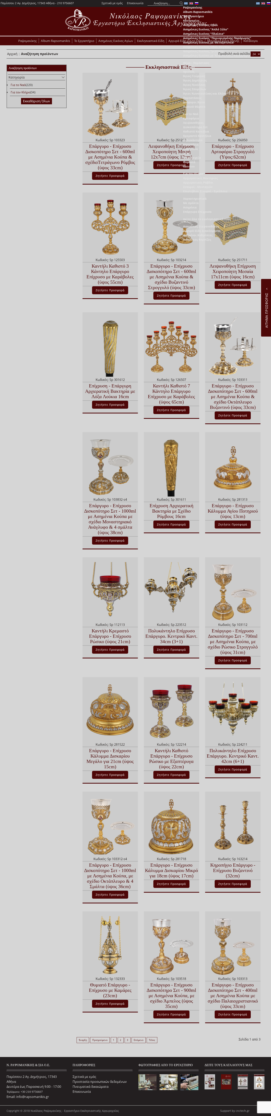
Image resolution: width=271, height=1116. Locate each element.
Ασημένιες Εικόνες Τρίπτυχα (203, 51)
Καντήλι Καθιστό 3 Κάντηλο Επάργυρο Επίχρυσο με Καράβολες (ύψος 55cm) (110, 274)
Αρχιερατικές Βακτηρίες (200, 178)
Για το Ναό (190, 114)
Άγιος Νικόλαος (194, 85)
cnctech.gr (243, 1111)
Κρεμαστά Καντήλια (197, 136)
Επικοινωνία (135, 3)
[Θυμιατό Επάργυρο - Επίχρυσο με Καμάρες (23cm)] (110, 945)
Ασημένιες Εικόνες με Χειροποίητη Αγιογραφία (216, 55)
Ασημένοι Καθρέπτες (198, 235)
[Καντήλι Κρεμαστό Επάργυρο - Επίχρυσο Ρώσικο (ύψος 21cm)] (110, 591)
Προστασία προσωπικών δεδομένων (100, 1081)
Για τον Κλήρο (193, 174)
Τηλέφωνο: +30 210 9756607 (25, 1091)
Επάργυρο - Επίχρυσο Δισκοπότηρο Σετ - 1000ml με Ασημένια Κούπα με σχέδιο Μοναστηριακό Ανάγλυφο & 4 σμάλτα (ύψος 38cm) (110, 519)
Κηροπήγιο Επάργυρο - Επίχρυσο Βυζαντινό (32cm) (232, 870)
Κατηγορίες (191, 20)
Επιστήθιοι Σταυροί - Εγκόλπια (205, 191)
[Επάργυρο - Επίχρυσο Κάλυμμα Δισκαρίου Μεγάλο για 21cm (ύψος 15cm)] (110, 711)
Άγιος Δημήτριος (195, 80)
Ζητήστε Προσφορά (110, 290)
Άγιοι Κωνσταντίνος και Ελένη (204, 93)
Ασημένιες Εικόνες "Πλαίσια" (204, 34)
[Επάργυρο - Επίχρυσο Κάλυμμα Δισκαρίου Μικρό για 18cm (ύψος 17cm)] (171, 826)
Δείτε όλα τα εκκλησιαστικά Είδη (207, 219)
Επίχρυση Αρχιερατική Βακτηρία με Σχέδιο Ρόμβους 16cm (171, 511)
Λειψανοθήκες (193, 123)
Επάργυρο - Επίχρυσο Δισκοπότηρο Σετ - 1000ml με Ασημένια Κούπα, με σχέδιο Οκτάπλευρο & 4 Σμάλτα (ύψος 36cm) (110, 875)
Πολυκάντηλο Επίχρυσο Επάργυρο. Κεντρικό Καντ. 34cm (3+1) (171, 636)
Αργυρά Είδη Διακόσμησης (201, 231)
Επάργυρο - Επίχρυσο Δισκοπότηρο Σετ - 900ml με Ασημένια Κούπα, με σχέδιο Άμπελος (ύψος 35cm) (171, 995)
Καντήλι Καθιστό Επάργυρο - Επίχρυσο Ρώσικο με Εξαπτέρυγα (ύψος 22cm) (171, 758)
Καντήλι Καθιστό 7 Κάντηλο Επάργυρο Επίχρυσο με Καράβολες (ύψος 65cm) (171, 394)
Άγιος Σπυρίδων (194, 89)
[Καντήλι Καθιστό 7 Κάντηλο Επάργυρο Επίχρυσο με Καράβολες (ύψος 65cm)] (171, 346)
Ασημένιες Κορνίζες (197, 239)
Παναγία (189, 67)
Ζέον (186, 153)
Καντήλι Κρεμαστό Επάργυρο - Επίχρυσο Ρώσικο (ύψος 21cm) (110, 636)
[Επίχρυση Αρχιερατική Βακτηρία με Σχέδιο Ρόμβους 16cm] (171, 466)
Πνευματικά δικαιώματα (91, 1086)
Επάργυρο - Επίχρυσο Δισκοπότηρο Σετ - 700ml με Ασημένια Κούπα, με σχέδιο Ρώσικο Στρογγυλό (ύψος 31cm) (233, 641)
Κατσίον (189, 166)
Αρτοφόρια (191, 118)
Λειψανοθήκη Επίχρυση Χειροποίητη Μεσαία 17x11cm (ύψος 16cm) (232, 271)
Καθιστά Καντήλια (196, 131)
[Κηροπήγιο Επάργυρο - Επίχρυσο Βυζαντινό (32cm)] (232, 826)
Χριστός (188, 72)
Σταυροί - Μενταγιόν (197, 187)
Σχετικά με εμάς (112, 3)
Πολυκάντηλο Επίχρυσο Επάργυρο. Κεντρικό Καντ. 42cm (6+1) (233, 756)
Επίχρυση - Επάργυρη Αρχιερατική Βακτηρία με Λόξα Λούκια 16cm (110, 391)
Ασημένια (190, 207)
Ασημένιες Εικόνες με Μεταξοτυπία (208, 42)
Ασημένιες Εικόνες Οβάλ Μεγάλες (207, 47)
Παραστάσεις (192, 98)
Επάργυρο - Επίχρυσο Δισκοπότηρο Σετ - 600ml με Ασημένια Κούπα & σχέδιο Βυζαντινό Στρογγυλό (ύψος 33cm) (171, 276)
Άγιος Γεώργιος (194, 76)
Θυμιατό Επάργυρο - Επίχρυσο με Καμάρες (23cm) (110, 990)
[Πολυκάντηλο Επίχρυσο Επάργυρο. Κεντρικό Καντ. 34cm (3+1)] (171, 591)
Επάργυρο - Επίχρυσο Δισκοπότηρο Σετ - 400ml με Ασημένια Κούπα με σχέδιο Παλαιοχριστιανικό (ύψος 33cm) (233, 995)
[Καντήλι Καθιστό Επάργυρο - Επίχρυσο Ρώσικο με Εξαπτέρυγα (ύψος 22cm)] (171, 711)
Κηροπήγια (191, 144)
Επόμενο (138, 1040)
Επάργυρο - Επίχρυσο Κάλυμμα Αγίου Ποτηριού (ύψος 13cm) (233, 511)
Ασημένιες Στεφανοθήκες (201, 226)
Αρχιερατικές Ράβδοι (198, 182)
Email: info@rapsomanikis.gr (28, 1097)
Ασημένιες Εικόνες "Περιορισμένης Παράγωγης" (217, 38)
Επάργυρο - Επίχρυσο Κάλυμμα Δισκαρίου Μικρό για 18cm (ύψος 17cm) (171, 870)
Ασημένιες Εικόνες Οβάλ (200, 25)
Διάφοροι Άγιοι (194, 102)
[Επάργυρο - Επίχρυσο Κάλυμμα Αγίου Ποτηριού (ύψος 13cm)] (232, 466)
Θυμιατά (189, 162)
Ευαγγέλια (190, 149)
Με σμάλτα (191, 203)
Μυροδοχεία (192, 158)
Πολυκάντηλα (193, 140)
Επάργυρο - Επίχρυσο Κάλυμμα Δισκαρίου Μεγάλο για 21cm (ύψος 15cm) (110, 758)
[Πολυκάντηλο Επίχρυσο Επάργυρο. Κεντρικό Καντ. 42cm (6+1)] (232, 711)
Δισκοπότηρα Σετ (195, 127)
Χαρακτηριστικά (195, 198)
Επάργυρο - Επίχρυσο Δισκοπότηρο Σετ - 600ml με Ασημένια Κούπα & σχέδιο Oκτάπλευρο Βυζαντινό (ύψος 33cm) (233, 396)
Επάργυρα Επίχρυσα (197, 212)
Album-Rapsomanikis (197, 12)
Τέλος (152, 1040)
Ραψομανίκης (192, 7)
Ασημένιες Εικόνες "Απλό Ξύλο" (205, 29)
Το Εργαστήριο (193, 16)
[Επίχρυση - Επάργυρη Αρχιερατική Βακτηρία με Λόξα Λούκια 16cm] (110, 346)
